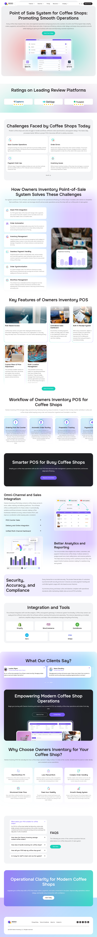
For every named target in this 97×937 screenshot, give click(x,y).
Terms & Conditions (44, 922)
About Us (53, 922)
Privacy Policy (35, 922)
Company (64, 3)
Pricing (48, 3)
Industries (40, 3)
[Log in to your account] (81, 3)
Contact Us (58, 922)
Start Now (55, 846)
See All (47, 175)
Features (31, 3)
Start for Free (88, 3)
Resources (55, 3)
